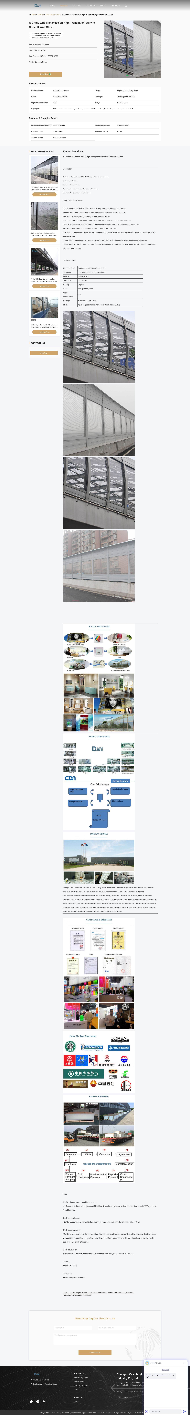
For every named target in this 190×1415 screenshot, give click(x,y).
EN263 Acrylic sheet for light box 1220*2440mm (88, 1293)
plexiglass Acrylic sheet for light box (77, 1295)
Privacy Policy (43, 1413)
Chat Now (44, 74)
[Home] (37, 5)
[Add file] (146, 1411)
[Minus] (184, 1363)
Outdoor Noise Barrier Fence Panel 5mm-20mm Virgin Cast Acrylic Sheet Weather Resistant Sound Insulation (44, 235)
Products (64, 6)
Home (52, 6)
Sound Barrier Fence (53, 15)
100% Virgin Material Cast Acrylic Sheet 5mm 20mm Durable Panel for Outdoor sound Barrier (44, 189)
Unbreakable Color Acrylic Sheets (120, 1293)
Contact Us (90, 6)
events (103, 6)
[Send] (184, 1411)
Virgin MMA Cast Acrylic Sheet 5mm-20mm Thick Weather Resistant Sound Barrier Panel (44, 281)
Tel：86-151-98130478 (40, 1380)
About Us (76, 6)
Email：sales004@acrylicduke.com (44, 1384)
